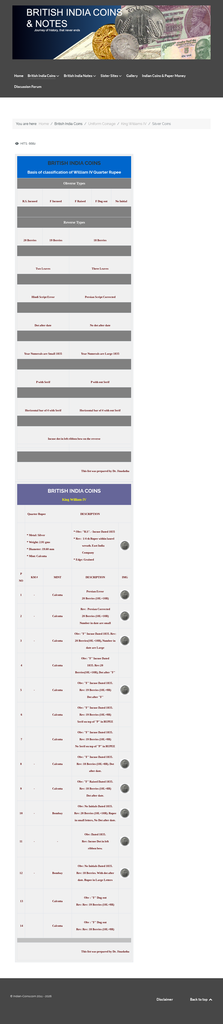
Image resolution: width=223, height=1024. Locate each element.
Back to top (199, 999)
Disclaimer (165, 999)
